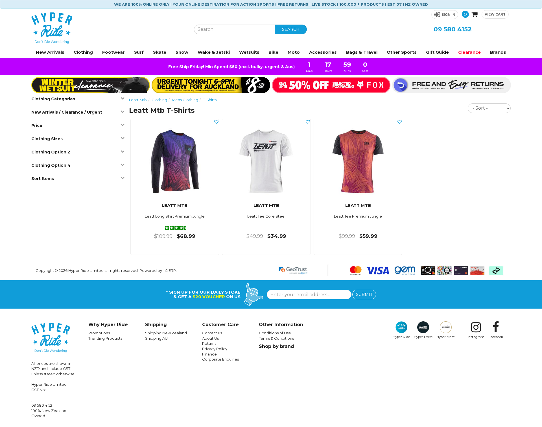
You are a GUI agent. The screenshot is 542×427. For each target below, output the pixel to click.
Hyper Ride (401, 337)
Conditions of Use (275, 333)
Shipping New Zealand (166, 333)
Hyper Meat (445, 337)
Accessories (323, 52)
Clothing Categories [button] (53, 98)
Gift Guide (437, 52)
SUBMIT (364, 294)
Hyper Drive (423, 337)
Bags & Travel (361, 52)
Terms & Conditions (276, 338)
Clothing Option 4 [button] (51, 165)
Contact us (212, 333)
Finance (209, 354)
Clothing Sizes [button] (47, 138)
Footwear (113, 52)
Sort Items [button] (42, 178)
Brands (498, 52)
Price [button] (36, 125)
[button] (444, 14)
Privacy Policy (214, 348)
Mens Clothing (185, 99)
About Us (210, 338)
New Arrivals (50, 52)
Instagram (475, 337)
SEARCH (291, 29)
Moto (294, 52)
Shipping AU (156, 338)
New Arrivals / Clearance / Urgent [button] (66, 112)
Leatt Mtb (138, 99)
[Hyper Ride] (108, 28)
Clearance (469, 52)
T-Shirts (210, 99)
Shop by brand (276, 346)
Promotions (99, 333)
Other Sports (402, 52)
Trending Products (105, 338)
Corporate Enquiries (220, 359)
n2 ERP (169, 270)
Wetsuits (249, 52)
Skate (159, 52)
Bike (273, 52)
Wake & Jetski (214, 52)
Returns (209, 343)
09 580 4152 (453, 29)
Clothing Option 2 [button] (50, 152)
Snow (182, 52)
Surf (139, 52)
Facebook (495, 337)
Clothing (83, 52)
